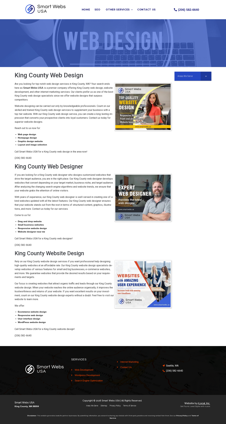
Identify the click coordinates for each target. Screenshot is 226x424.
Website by (197, 403)
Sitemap (104, 406)
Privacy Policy (115, 406)
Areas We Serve (92, 406)
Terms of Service (129, 406)
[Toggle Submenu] (206, 76)
